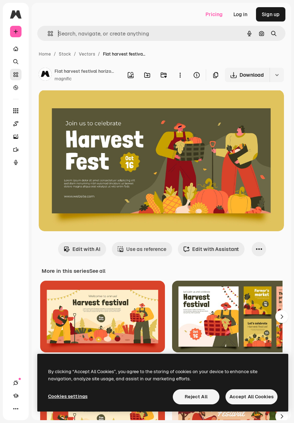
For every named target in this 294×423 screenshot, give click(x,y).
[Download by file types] (277, 75)
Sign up (271, 14)
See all (97, 271)
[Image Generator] (16, 136)
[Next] (281, 316)
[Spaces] (16, 123)
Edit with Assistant (215, 249)
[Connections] (16, 383)
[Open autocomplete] (47, 33)
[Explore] (16, 87)
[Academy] (16, 395)
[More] (16, 408)
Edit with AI (86, 249)
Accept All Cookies (251, 397)
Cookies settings (67, 396)
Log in (240, 14)
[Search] (16, 61)
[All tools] (16, 111)
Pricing (214, 14)
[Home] (16, 48)
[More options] (180, 75)
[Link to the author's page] (45, 75)
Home (45, 54)
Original (85, 103)
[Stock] (16, 74)
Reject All (196, 397)
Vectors (87, 54)
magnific (63, 79)
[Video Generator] (16, 149)
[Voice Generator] (16, 162)
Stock (65, 54)
